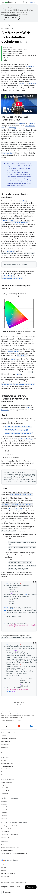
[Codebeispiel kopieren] (35, 263)
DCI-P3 (11, 128)
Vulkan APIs (4, 410)
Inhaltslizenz (18, 714)
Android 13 (4, 812)
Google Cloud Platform (8, 873)
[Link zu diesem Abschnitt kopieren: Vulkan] (8, 489)
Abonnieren (31, 887)
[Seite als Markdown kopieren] (26, 41)
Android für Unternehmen (8, 738)
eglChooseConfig (25, 439)
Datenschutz (5, 772)
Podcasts (3, 753)
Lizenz (12, 882)
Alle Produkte (5, 876)
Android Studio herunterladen (9, 834)
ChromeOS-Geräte (6, 788)
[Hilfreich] (13, 28)
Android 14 (4, 810)
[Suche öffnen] (23, 2)
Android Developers (6, 25)
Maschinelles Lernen (7, 763)
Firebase (3, 870)
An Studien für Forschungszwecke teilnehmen (14, 853)
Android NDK (5, 837)
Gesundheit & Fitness (7, 766)
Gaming (3, 760)
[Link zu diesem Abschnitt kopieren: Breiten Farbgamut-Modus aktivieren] (13, 197)
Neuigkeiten (4, 747)
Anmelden (33, 2)
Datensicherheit (5, 741)
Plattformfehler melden (8, 845)
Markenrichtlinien (21, 882)
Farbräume (29, 66)
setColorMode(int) (8, 276)
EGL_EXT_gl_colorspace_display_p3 (17, 427)
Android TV (4, 793)
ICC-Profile (19, 124)
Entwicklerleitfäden (6, 829)
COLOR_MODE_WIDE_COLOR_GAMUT (12, 278)
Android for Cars (6, 791)
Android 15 (4, 807)
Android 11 (4, 818)
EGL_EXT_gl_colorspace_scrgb (15, 430)
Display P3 (21, 84)
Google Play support (7, 850)
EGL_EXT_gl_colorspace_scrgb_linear (18, 433)
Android (3, 735)
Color (13, 359)
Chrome (3, 868)
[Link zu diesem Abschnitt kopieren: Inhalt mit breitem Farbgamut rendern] (11, 289)
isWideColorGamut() (9, 220)
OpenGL (28, 408)
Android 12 (4, 815)
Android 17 (4, 801)
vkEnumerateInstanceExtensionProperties (16, 504)
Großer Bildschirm (6, 782)
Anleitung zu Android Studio (9, 826)
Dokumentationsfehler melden (10, 847)
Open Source (5, 744)
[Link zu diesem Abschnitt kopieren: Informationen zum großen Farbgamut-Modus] (22, 120)
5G (2, 775)
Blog (2, 750)
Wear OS (3, 785)
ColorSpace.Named (8, 153)
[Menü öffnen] (3, 2)
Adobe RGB (31, 124)
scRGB (31, 84)
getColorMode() (7, 384)
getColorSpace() (14, 351)
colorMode (22, 201)
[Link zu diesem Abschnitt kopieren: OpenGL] (10, 415)
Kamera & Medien (6, 769)
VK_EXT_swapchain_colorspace (20, 494)
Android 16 (4, 804)
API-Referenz (5, 831)
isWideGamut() (22, 355)
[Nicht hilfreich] (15, 28)
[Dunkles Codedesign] (33, 263)
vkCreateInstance (14, 509)
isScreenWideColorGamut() (20, 222)
